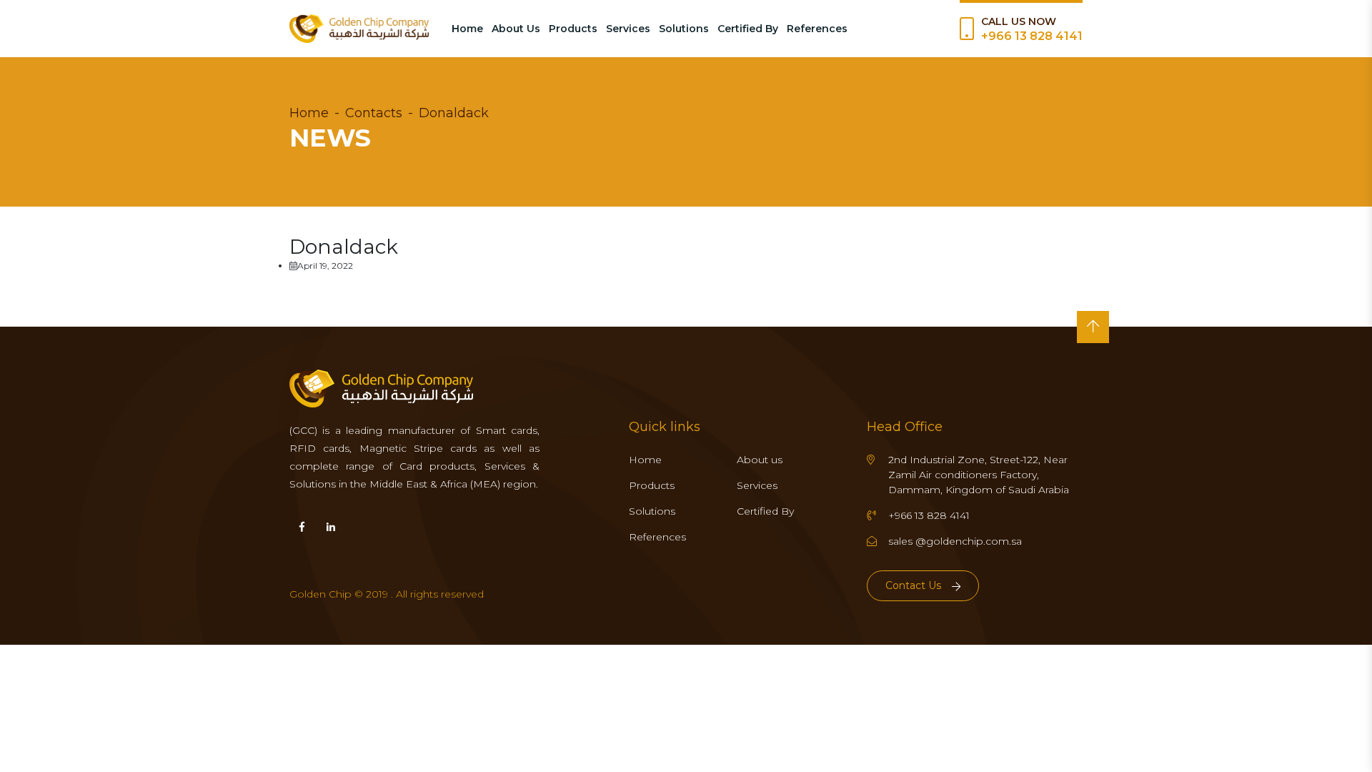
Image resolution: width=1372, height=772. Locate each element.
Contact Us (913, 585)
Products (573, 28)
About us (759, 459)
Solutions (684, 28)
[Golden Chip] (359, 28)
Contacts (373, 113)
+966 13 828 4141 (1032, 36)
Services (628, 28)
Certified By (747, 28)
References (817, 28)
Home (467, 28)
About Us (516, 28)
